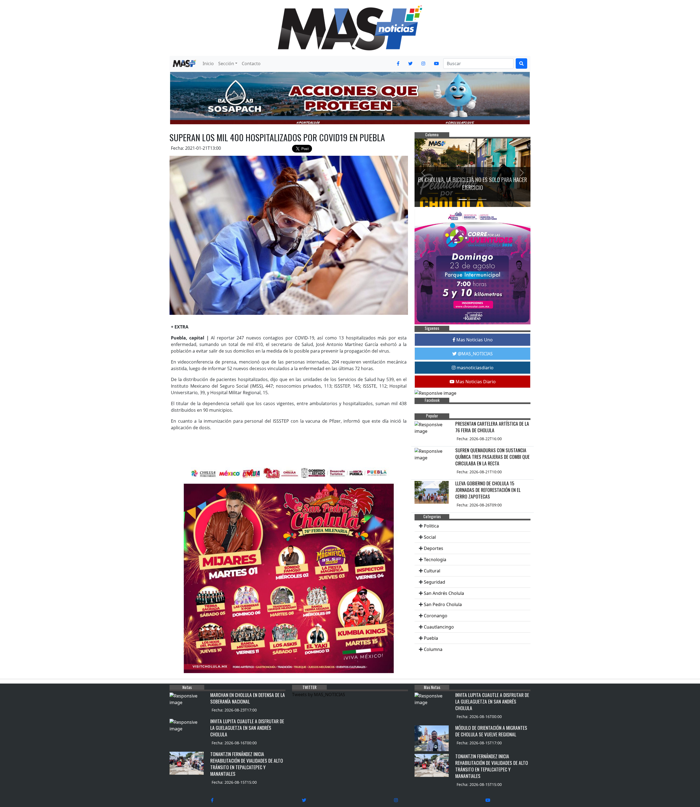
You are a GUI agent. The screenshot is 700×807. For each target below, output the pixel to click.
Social (430, 537)
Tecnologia (435, 560)
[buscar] (521, 63)
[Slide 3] (482, 199)
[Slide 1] (463, 199)
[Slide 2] (472, 199)
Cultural (432, 571)
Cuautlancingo (439, 627)
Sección (226, 63)
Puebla (431, 638)
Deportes (433, 548)
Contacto (251, 63)
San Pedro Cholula (443, 604)
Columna (433, 649)
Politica (431, 526)
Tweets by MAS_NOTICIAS (318, 694)
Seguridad (434, 582)
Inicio (208, 63)
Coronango (435, 616)
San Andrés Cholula (444, 593)
